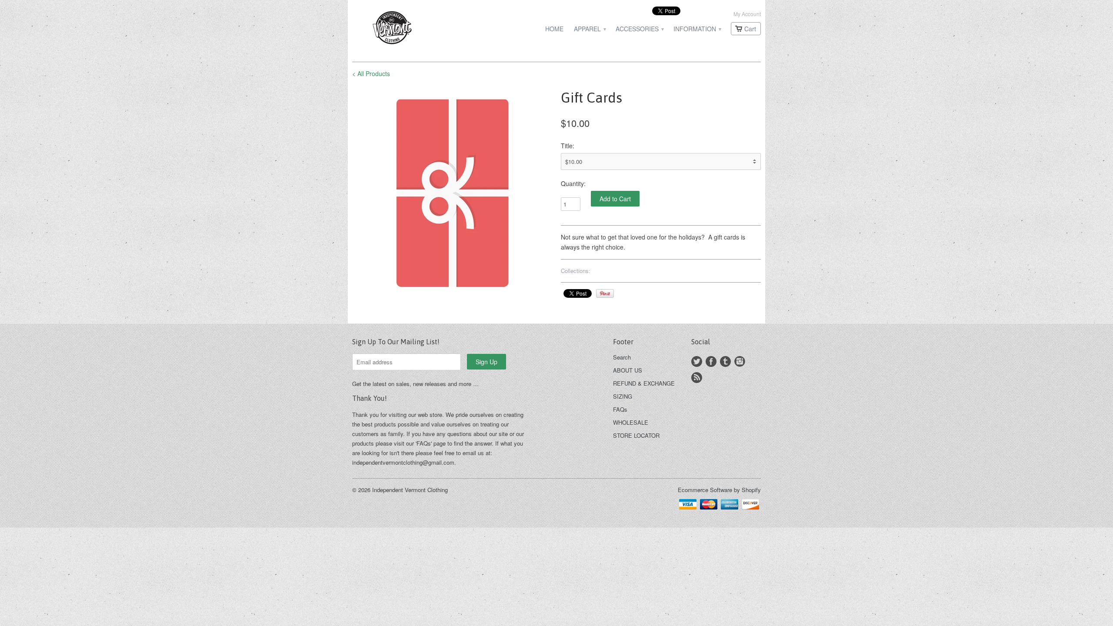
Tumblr (725, 361)
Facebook (711, 361)
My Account (747, 13)
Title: (567, 145)
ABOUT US (627, 370)
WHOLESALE (630, 422)
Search (622, 357)
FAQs (620, 409)
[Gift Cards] (452, 191)
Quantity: (573, 183)
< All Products (371, 73)
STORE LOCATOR (636, 435)
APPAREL (589, 29)
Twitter (696, 361)
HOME (554, 29)
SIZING (622, 396)
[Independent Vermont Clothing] (417, 29)
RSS (696, 377)
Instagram (739, 361)
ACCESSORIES (639, 29)
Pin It (605, 293)
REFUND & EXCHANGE (644, 383)
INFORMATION (696, 29)
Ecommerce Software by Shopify (719, 490)
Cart (750, 28)
